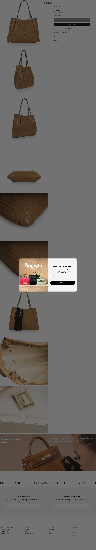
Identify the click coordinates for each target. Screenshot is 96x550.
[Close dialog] (75, 260)
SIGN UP (62, 283)
